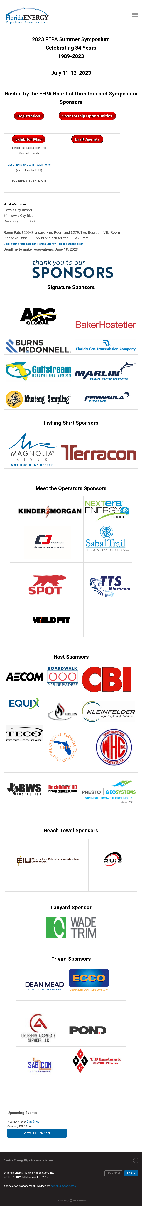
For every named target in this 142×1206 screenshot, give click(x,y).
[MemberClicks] (27, 15)
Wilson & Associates (63, 1186)
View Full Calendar (37, 1133)
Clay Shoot (33, 1121)
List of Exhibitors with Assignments (29, 164)
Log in (131, 1173)
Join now (113, 1173)
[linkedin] (135, 1160)
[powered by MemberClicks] (71, 1201)
